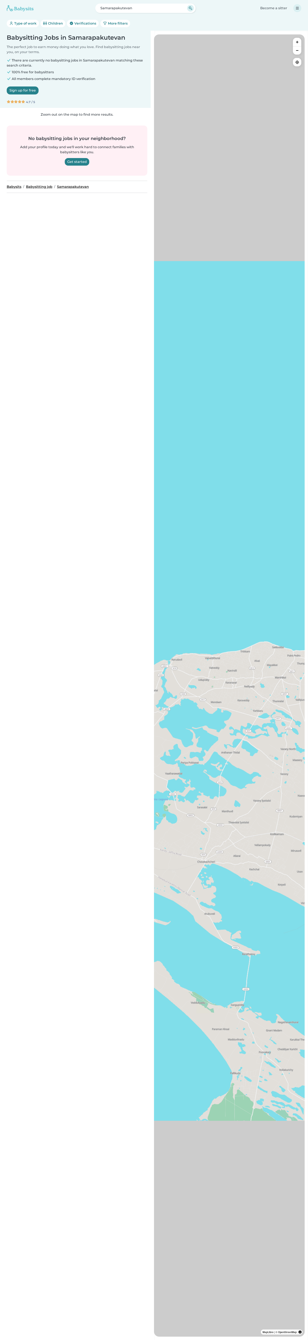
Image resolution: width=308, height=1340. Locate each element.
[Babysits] (20, 8)
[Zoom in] (297, 42)
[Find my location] (297, 62)
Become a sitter (273, 8)
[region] (229, 685)
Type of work (24, 23)
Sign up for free (22, 90)
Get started (77, 162)
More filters (117, 23)
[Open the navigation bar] (297, 8)
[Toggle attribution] (300, 1332)
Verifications (85, 23)
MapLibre (268, 1332)
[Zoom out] (297, 50)
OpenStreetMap (287, 1332)
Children (55, 23)
